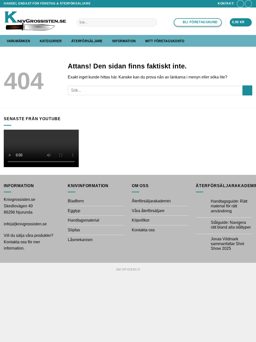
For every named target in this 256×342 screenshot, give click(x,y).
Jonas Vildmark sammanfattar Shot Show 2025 (227, 244)
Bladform (76, 201)
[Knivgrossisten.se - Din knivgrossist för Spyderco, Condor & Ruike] (36, 21)
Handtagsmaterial (83, 220)
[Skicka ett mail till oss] (240, 3)
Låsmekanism (80, 240)
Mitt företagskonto (164, 41)
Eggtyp (74, 211)
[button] (241, 22)
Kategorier (51, 41)
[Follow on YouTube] (248, 3)
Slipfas (74, 230)
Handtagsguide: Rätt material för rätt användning (229, 206)
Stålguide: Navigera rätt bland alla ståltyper (231, 224)
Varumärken (18, 41)
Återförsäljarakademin (151, 201)
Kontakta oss (143, 230)
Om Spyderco (128, 269)
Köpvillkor (141, 220)
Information (124, 41)
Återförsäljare (87, 41)
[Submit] (152, 22)
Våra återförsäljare (148, 211)
